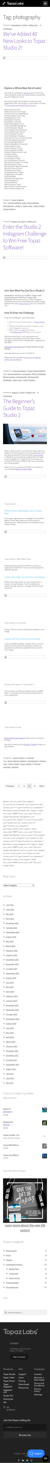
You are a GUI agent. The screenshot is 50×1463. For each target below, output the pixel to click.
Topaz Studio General (36, 371)
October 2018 (11, 1014)
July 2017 (10, 1074)
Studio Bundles (12, 1283)
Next (41, 786)
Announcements (19, 371)
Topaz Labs (27, 206)
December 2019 (12, 959)
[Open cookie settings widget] (45, 1458)
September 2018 (12, 1019)
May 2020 (9, 941)
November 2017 (12, 1055)
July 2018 (10, 1028)
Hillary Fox (33, 25)
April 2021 (10, 918)
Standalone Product (14, 1264)
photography (8, 206)
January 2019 (11, 1001)
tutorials (7, 767)
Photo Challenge (39, 374)
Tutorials (30, 758)
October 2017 (11, 1060)
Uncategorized (12, 1287)
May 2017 (9, 1083)
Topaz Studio (38, 206)
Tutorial (36, 764)
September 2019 (12, 973)
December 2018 (12, 1005)
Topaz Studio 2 (17, 200)
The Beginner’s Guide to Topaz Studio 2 (19, 408)
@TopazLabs (20, 330)
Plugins (9, 1260)
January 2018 (11, 1046)
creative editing (14, 203)
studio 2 (18, 206)
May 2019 (9, 987)
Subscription (14, 1278)
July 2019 (10, 982)
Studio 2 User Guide (23, 469)
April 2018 (10, 1037)
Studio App (13, 1273)
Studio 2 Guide (30, 744)
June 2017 (10, 1078)
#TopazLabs (17, 332)
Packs (8, 1255)
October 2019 (11, 969)
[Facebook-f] (19, 1460)
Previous (10, 786)
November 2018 (12, 1010)
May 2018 (9, 1033)
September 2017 (12, 1064)
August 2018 (11, 1023)
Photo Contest (9, 377)
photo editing (33, 203)
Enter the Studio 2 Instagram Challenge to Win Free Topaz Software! (24, 237)
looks (24, 203)
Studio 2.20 (28, 92)
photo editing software (17, 761)
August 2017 (11, 1069)
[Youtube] (23, 1460)
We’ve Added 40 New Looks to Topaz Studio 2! (24, 40)
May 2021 (9, 914)
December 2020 (12, 923)
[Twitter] (27, 1460)
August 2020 (11, 937)
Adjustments (11, 1251)
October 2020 (11, 928)
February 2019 (11, 996)
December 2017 (12, 1051)
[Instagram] (31, 1460)
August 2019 (11, 978)
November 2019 (12, 964)
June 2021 (10, 909)
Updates (15, 767)
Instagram (26, 374)
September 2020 (12, 932)
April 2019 (10, 991)
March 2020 (10, 946)
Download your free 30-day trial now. (21, 105)
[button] (45, 3)
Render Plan (14, 1269)
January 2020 (11, 955)
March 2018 (10, 1042)
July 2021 (10, 905)
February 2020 (11, 950)
